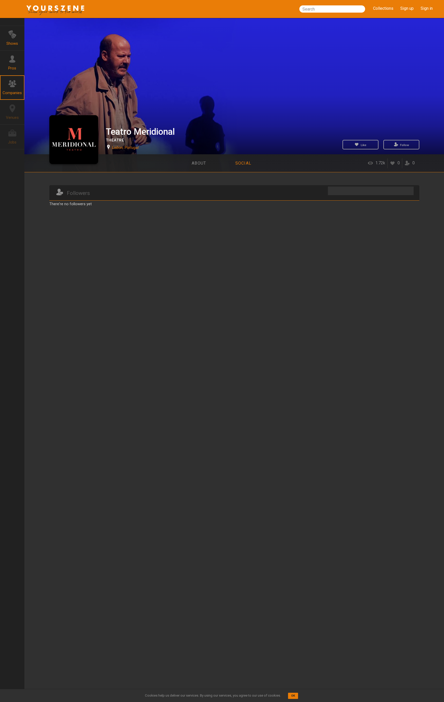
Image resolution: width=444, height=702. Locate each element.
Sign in (427, 8)
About (199, 163)
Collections (383, 8)
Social (243, 163)
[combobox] (332, 9)
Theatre (115, 140)
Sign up (407, 8)
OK (293, 695)
